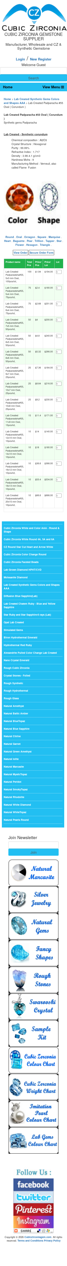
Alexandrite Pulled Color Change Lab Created (30, 652)
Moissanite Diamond (16, 577)
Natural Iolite (11, 759)
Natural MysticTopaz (15, 774)
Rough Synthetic (13, 683)
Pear (29, 241)
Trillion (39, 241)
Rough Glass (11, 698)
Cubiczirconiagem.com (37, 1237)
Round (9, 237)
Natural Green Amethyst (17, 751)
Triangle (45, 245)
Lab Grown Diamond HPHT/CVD (23, 569)
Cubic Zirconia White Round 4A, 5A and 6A (29, 539)
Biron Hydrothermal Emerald (20, 637)
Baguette (19, 241)
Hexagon (32, 245)
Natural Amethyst (14, 706)
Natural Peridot (12, 781)
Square (41, 237)
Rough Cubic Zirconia (16, 668)
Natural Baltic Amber (16, 713)
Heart (7, 241)
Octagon (29, 237)
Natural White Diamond (17, 804)
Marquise (54, 237)
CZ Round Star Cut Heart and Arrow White (28, 547)
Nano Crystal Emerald (16, 660)
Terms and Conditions (30, 1240)
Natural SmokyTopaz (16, 789)
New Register (40, 59)
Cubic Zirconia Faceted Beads (21, 562)
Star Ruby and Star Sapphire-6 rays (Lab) (27, 614)
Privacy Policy (52, 1240)
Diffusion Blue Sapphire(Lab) (20, 596)
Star (59, 241)
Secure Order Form (41, 252)
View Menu (51, 86)
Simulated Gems (13, 630)
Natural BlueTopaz (14, 721)
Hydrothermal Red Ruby (18, 645)
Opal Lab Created (14, 622)
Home (7, 86)
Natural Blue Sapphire (16, 728)
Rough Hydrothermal (16, 690)
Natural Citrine (12, 736)
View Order (20, 252)
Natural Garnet (12, 744)
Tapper (50, 241)
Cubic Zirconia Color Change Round (25, 554)
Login (20, 59)
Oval (19, 237)
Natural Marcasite (14, 766)
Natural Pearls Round (16, 820)
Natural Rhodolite (14, 797)
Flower (19, 245)
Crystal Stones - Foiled (17, 675)
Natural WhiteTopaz (15, 812)
